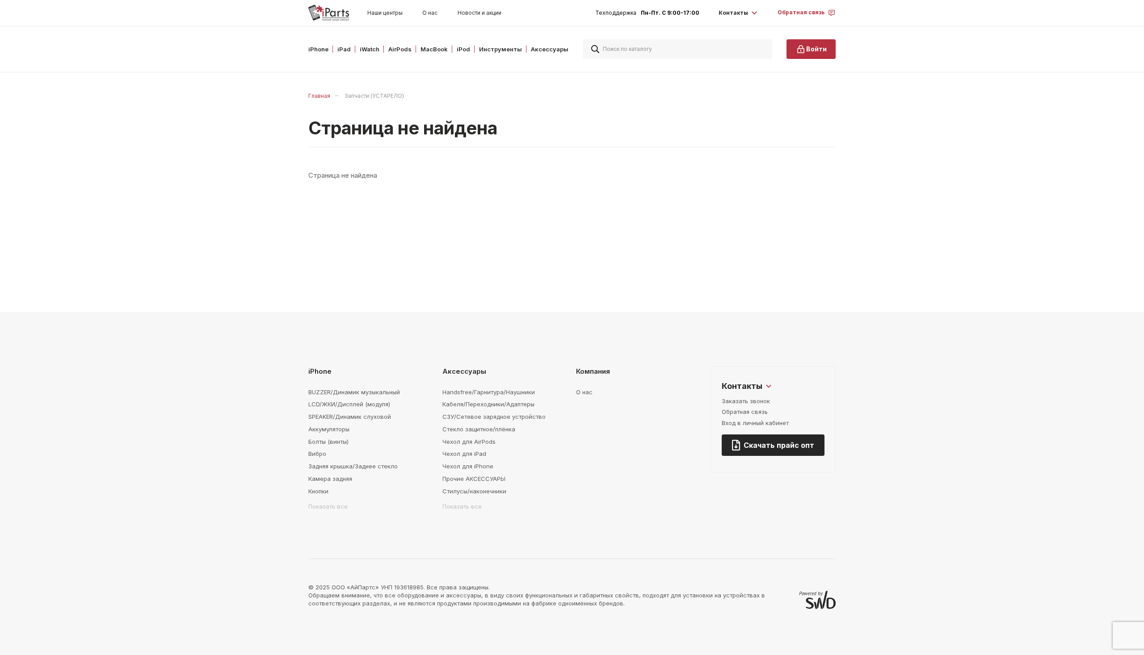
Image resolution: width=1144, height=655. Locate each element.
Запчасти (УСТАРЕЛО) (374, 95)
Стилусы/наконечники (474, 491)
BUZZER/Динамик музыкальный (354, 392)
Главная (319, 95)
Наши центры (385, 12)
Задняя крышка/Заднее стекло (353, 466)
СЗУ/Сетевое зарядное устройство (494, 416)
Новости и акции (479, 12)
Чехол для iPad (464, 453)
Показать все (328, 506)
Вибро (317, 453)
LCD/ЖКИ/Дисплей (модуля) (349, 404)
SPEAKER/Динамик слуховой (349, 416)
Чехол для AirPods (469, 441)
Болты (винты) (328, 441)
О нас (429, 12)
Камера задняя (330, 478)
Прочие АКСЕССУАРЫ (473, 478)
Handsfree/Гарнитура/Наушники (488, 392)
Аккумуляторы (328, 429)
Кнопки (318, 491)
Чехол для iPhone (467, 466)
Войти (816, 49)
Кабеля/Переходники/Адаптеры (488, 404)
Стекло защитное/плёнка (478, 429)
